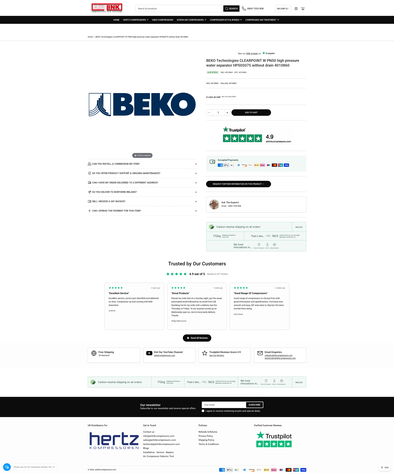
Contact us (148, 431)
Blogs (146, 448)
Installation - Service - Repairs (158, 452)
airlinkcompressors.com (164, 355)
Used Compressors (162, 20)
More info (299, 227)
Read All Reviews (199, 338)
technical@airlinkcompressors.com (280, 358)
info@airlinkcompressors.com (158, 436)
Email (224, 206)
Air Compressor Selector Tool (158, 456)
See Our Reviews (216, 355)
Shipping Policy (206, 440)
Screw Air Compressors (190, 20)
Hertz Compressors (134, 20)
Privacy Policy (206, 436)
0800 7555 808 (234, 206)
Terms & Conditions (209, 444)
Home (116, 20)
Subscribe (254, 404)
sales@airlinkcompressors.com (278, 355)
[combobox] (187, 8)
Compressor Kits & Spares (224, 20)
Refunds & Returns (208, 431)
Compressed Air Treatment (260, 20)
